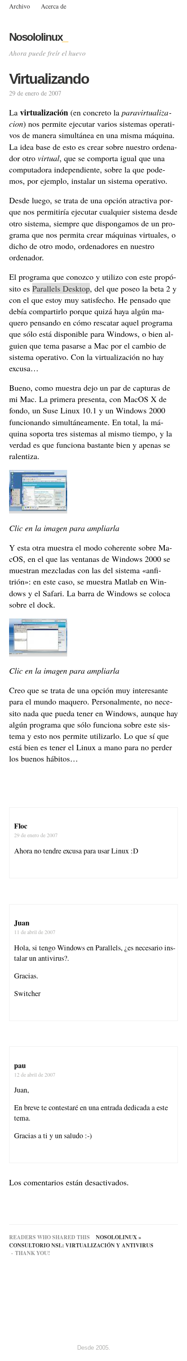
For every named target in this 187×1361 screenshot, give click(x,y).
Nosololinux (38, 37)
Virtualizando (49, 79)
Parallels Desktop (61, 288)
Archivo (19, 6)
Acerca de (53, 6)
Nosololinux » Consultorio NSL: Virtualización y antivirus (81, 1241)
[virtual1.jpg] (38, 508)
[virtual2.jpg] (38, 651)
